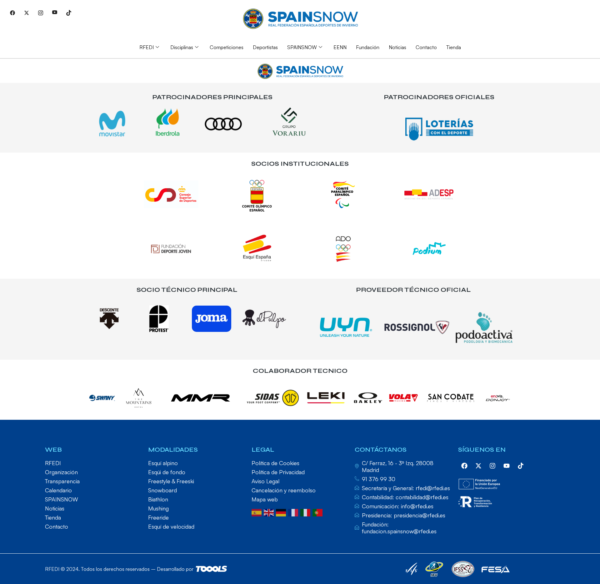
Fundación (367, 47)
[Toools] (211, 569)
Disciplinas (181, 47)
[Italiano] (306, 512)
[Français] (294, 512)
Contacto (426, 47)
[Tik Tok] (68, 12)
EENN (340, 47)
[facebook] (464, 466)
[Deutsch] (282, 512)
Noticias (397, 47)
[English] (270, 512)
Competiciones (226, 47)
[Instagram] (40, 12)
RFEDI (146, 47)
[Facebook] (12, 12)
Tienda (453, 47)
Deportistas (265, 47)
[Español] (258, 512)
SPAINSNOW (302, 47)
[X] (26, 12)
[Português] (318, 512)
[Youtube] (54, 12)
